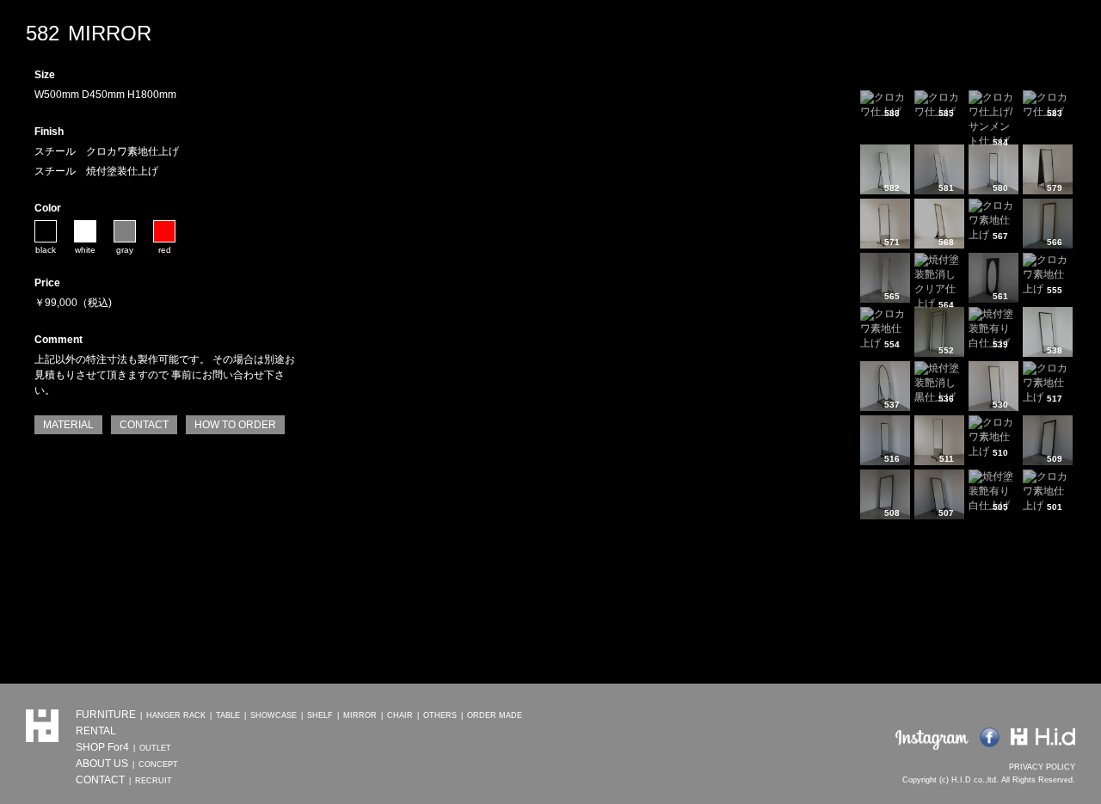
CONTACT (144, 425)
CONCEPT (158, 764)
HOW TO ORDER (235, 425)
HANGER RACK (176, 715)
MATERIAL (68, 425)
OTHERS (440, 715)
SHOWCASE (273, 715)
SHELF (320, 715)
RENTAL (96, 731)
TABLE (228, 715)
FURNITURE (106, 715)
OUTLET (155, 748)
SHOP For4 (102, 747)
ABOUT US (102, 764)
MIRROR (360, 715)
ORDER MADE (494, 715)
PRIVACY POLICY (1042, 767)
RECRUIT (153, 780)
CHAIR (400, 715)
